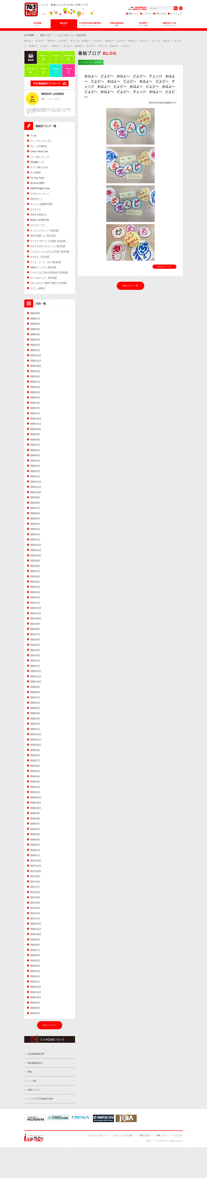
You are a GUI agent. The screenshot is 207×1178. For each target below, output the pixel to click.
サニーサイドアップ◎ (40, 141)
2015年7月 (35, 1013)
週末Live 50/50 (37, 183)
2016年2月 (35, 976)
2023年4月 (35, 524)
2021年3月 (35, 655)
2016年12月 (35, 923)
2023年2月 (35, 534)
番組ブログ (46, 35)
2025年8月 (35, 376)
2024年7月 (35, 445)
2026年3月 (35, 339)
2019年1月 (35, 792)
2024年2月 (35, 471)
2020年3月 (35, 718)
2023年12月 (35, 481)
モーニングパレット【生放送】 (45, 230)
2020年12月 (35, 671)
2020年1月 (35, 729)
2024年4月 (35, 460)
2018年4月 (35, 839)
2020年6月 (35, 702)
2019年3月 (35, 781)
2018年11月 (35, 802)
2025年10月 (35, 366)
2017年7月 (35, 887)
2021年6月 (35, 639)
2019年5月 (35, 771)
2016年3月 (35, 971)
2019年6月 (35, 766)
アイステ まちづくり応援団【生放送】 (48, 241)
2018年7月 (35, 823)
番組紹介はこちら (164, 266)
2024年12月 (35, 418)
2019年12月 (35, 734)
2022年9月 (35, 560)
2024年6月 (35, 450)
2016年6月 (35, 955)
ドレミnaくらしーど (39, 157)
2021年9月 (35, 624)
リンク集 (32, 1081)
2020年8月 (35, 692)
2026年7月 (35, 318)
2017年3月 (35, 908)
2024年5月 (35, 455)
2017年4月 (35, 902)
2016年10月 (35, 934)
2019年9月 (35, 750)
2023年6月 (35, 513)
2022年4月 (35, 587)
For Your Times (37, 178)
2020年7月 (35, 697)
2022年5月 (35, 581)
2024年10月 (35, 429)
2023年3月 (35, 529)
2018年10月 (35, 808)
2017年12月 (35, 860)
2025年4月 (35, 397)
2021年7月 (35, 634)
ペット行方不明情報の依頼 (40, 1098)
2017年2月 (35, 913)
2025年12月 (35, 355)
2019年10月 (35, 745)
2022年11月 (35, 550)
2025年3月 (35, 403)
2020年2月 (35, 723)
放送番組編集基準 (36, 1054)
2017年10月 (35, 871)
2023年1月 (35, 539)
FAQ (30, 1072)
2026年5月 (35, 329)
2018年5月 (35, 834)
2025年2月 (35, 408)
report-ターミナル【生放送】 (43, 267)
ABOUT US (169, 23)
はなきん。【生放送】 (40, 256)
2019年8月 (35, 755)
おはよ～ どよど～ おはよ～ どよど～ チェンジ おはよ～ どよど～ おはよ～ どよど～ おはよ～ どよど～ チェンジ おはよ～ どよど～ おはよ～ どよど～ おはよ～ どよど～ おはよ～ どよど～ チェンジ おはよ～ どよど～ (131, 87)
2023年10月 (35, 492)
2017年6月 (35, 892)
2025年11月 (35, 360)
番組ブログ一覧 (130, 286)
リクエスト (147, 13)
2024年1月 (35, 476)
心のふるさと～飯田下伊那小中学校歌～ (49, 283)
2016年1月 (35, 981)
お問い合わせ (161, 13)
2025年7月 (35, 382)
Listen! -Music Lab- (39, 151)
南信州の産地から (38, 214)
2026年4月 (35, 334)
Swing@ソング (37, 162)
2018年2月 (35, 850)
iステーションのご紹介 (123, 1135)
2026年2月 (35, 345)
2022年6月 (35, 576)
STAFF (143, 23)
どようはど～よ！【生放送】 (72, 35)
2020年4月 (35, 713)
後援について (34, 1090)
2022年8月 (35, 566)
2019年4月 (35, 776)
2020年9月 (35, 687)
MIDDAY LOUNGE (52, 93)
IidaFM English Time (40, 188)
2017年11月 (35, 866)
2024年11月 (35, 423)
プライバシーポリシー (97, 1135)
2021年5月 (35, 645)
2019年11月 (35, 739)
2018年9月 (35, 813)
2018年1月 (35, 855)
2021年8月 (35, 629)
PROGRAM (116, 23)
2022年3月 (35, 592)
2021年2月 (35, 660)
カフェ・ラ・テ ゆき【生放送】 (46, 262)
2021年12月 (35, 608)
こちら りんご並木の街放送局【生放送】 (49, 272)
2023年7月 (35, 508)
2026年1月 (35, 350)
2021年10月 (35, 618)
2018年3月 (35, 844)
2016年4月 (35, 965)
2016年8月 (35, 944)
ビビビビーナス (37, 225)
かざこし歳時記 (37, 288)
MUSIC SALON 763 (39, 220)
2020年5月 (35, 708)
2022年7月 (35, 571)
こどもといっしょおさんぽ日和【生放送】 (50, 251)
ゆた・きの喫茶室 (38, 146)
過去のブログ (50, 1025)
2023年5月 (35, 518)
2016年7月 (35, 950)
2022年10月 (35, 555)
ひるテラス (35, 209)
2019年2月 (35, 787)
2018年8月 (35, 818)
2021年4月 (35, 650)
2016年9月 (35, 939)
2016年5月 (35, 960)
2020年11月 (35, 676)
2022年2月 (35, 597)
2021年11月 (35, 613)
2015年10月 (35, 997)
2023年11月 (35, 487)
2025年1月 (35, 413)
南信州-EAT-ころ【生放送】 (43, 235)
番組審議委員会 (35, 1063)
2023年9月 (35, 497)
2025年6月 (35, 387)
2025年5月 (35, 392)
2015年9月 (35, 1002)
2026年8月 (35, 313)
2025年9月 (35, 371)
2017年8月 (35, 881)
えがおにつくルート (39, 193)
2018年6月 (35, 829)
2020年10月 (35, 681)
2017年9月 (35, 876)
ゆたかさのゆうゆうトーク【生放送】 (48, 246)
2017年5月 (35, 897)
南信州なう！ (36, 199)
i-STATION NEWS (90, 23)
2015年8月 (35, 1008)
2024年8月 (35, 439)
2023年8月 (35, 503)
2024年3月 (35, 466)
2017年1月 (35, 918)
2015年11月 (35, 992)
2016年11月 (35, 929)
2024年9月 (35, 434)
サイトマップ (176, 13)
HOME (37, 23)
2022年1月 (35, 602)
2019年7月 (35, 760)
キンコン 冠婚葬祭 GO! (41, 204)
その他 (33, 135)
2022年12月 (35, 545)
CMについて (133, 13)
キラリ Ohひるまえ (39, 167)
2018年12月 (35, 797)
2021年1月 (35, 666)
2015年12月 (35, 987)
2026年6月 (35, 324)
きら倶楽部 (35, 172)
